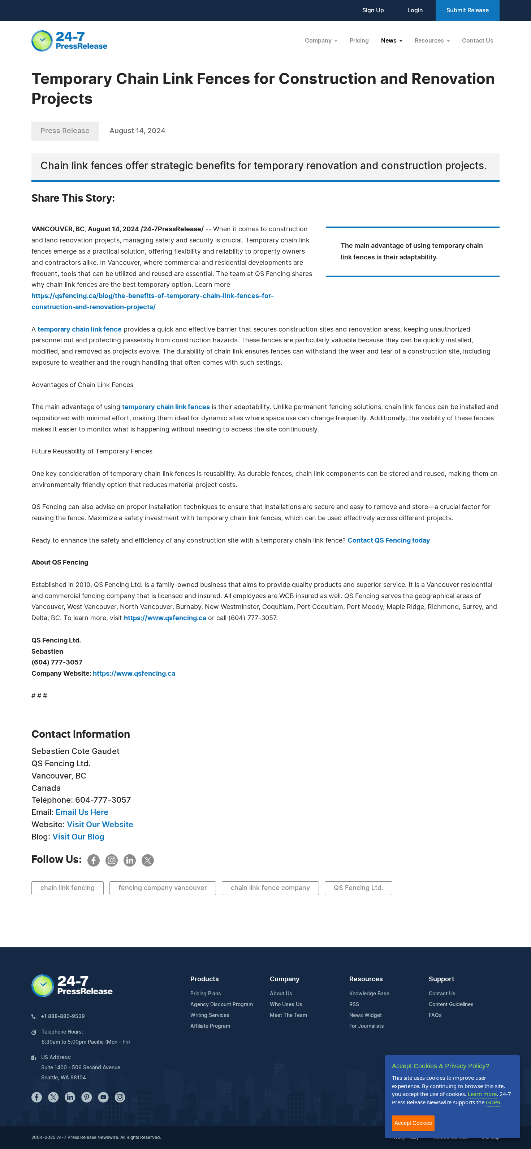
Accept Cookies (413, 1123)
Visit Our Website (100, 825)
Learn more (482, 1093)
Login (415, 10)
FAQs (435, 1015)
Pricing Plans (205, 993)
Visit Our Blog (78, 837)
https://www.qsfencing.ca (165, 618)
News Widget (365, 1015)
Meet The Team (288, 1015)
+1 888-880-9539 (63, 1016)
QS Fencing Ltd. (358, 888)
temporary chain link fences (166, 407)
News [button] (389, 41)
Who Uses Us (286, 1004)
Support (441, 979)
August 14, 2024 (137, 131)
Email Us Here (82, 812)
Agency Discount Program (221, 1004)
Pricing (359, 41)
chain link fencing (67, 888)
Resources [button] (430, 41)
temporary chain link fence (80, 329)
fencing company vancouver (162, 888)
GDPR (493, 1102)
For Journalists (366, 1026)
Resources (366, 979)
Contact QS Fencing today (388, 541)
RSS (354, 1004)
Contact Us (477, 41)
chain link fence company (270, 888)
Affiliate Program (210, 1026)
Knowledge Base (369, 993)
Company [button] (319, 41)
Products (204, 979)
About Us (281, 993)
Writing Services (209, 1015)
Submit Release (467, 10)
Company (284, 979)
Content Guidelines (451, 1004)
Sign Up (373, 10)
